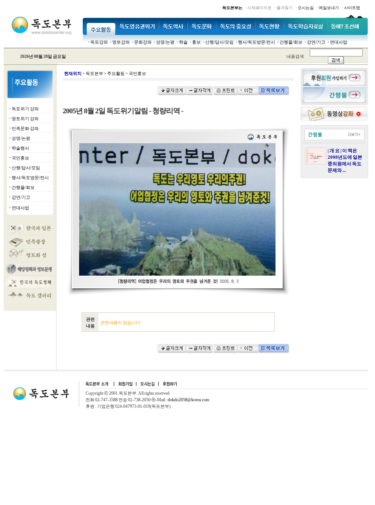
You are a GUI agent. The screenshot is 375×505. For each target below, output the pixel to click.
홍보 (196, 42)
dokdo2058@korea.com (188, 399)
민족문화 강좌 (25, 128)
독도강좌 (99, 42)
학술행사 (20, 148)
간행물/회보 (291, 42)
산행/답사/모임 (219, 42)
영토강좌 (121, 42)
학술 (183, 42)
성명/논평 (165, 42)
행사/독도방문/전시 (256, 42)
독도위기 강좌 (25, 108)
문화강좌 (143, 42)
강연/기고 (316, 42)
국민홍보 (20, 158)
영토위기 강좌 (25, 118)
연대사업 (338, 42)
